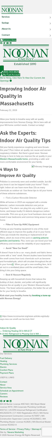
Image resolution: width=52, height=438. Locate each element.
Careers (3, 393)
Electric (3, 367)
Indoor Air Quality (8, 328)
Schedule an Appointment (11, 391)
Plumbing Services (8, 364)
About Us (6, 28)
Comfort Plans (6, 370)
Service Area (6, 387)
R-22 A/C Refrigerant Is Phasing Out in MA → (20, 334)
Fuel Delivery (6, 358)
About (2, 385)
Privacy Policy (23, 429)
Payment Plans (7, 373)
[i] (13, 264)
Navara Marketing (15, 432)
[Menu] (2, 68)
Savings (5, 22)
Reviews (4, 396)
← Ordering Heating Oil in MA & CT (16, 331)
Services (6, 16)
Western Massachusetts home (14, 159)
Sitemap (35, 429)
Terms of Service (7, 429)
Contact (6, 35)
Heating (3, 361)
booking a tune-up (41, 295)
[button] (1, 43)
